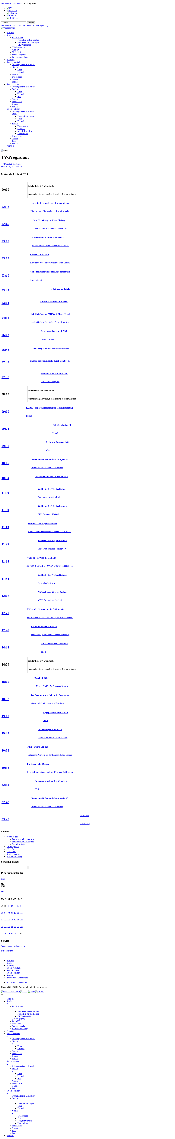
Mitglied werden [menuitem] (25, 1121)
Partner (15, 82)
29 (9, 933)
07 (5, 913)
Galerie (15, 79)
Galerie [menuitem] (15, 1056)
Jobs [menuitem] (19, 1078)
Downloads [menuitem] (17, 1053)
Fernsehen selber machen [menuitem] (28, 1011)
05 (21, 906)
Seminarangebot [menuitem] (19, 1026)
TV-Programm (18, 47)
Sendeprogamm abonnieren (13, 946)
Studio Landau (13, 84)
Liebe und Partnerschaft (57, 442)
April (3, 879)
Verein (15, 74)
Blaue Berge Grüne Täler (50, 729)
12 (21, 913)
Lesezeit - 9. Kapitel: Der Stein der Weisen (49, 203)
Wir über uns (17, 37)
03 (15, 906)
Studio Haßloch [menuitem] (13, 1092)
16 (12, 920)
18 (18, 920)
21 (5, 926)
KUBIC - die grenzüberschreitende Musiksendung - (50, 408)
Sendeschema (7, 951)
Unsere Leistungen (26, 116)
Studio (15, 67)
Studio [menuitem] (15, 1042)
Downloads (17, 77)
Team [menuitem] (20, 1046)
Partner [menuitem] (15, 1058)
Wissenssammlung (20, 57)
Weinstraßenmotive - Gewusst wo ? (51, 476)
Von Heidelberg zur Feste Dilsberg (49, 220)
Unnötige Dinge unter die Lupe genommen (50, 272)
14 (5, 920)
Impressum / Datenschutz (17, 978)
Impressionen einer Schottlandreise (51, 781)
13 (2, 920)
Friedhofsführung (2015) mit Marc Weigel (50, 314)
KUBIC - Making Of (61, 425)
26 (21, 926)
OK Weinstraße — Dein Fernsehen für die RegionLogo (25, 25)
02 (12, 906)
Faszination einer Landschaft (54, 373)
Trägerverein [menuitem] (23, 1116)
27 (2, 933)
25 (18, 926)
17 (15, 920)
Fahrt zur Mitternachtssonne (54, 643)
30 (12, 933)
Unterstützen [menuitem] (23, 1123)
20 (2, 926)
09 (12, 913)
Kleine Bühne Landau (37, 747)
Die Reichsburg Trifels (59, 289)
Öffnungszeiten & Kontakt (23, 64)
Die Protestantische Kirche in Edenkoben (50, 695)
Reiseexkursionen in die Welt (54, 331)
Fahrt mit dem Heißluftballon (54, 301)
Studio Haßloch (13, 109)
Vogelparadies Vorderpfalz (55, 712)
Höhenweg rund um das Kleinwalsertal (51, 348)
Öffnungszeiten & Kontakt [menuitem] (23, 1038)
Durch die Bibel (41, 678)
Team (20, 69)
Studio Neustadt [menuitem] (13, 1034)
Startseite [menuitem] (10, 999)
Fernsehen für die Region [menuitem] (28, 1014)
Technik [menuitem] (21, 1048)
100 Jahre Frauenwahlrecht (44, 626)
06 (2, 913)
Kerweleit (84, 815)
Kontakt (10, 146)
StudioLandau (13, 970)
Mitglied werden (25, 131)
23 (12, 926)
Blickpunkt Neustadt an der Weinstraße (45, 609)
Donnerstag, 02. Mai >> (11, 166)
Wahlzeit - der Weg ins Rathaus (52, 489)
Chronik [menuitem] (21, 1118)
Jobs (19, 96)
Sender (19, 3)
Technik (21, 72)
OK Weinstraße (7, 3)
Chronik (21, 128)
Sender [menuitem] (10, 1002)
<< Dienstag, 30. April (11, 164)
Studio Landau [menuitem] (13, 1062)
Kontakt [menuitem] (10, 1135)
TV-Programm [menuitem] (18, 1019)
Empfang (10, 59)
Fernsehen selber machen (28, 40)
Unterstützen (23, 133)
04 (18, 906)
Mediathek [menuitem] (16, 1024)
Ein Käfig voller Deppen (38, 764)
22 (9, 926)
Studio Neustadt (13, 62)
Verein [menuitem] (15, 1051)
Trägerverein (23, 126)
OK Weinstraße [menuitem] (24, 1016)
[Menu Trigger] (2, 994)
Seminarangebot (19, 55)
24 (15, 926)
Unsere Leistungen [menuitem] (26, 1103)
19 (21, 920)
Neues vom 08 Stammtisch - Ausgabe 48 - (50, 459)
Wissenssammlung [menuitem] (20, 1028)
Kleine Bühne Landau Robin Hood (48, 237)
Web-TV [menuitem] (16, 1021)
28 (5, 933)
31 (15, 933)
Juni (2, 891)
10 (15, 913)
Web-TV (16, 50)
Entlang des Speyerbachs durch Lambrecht (50, 361)
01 (9, 906)
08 (9, 913)
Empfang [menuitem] (10, 1031)
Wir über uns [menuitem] (17, 1007)
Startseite (10, 32)
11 (18, 913)
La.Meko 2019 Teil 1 (39, 254)
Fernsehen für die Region (28, 42)
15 (9, 920)
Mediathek (16, 52)
